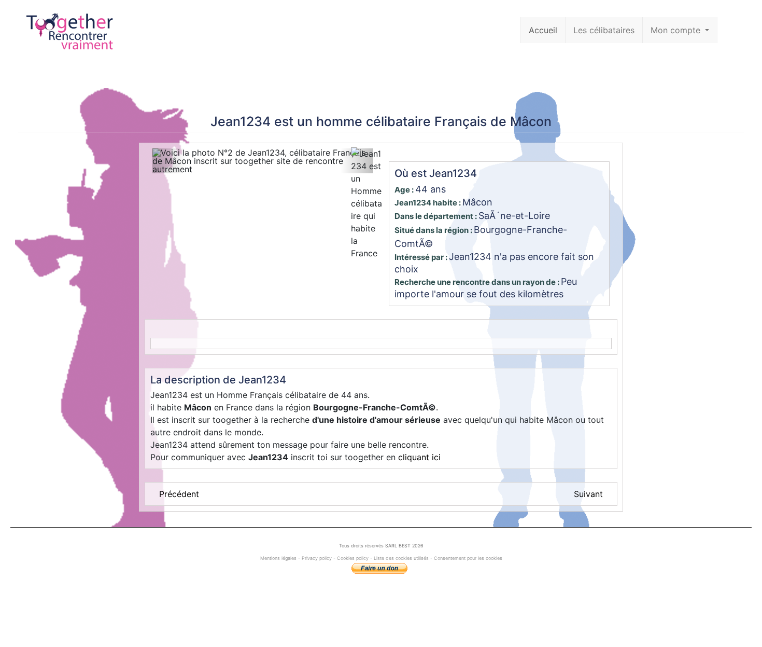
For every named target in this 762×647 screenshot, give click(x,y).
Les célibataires (603, 30)
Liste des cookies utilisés (401, 558)
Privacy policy (317, 558)
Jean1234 (240, 121)
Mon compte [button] (677, 30)
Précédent (179, 494)
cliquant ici (419, 457)
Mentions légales (279, 558)
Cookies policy (353, 558)
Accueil (543, 30)
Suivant (588, 494)
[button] (169, 160)
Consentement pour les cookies (468, 558)
